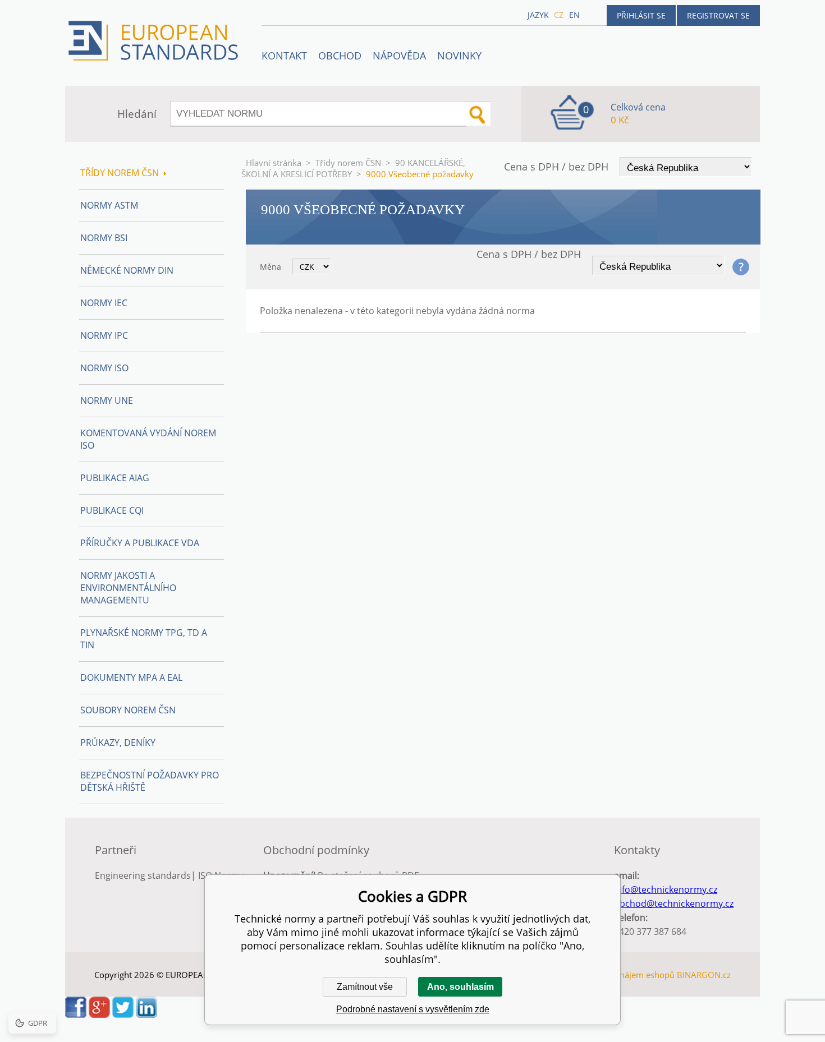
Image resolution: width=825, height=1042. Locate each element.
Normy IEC (103, 303)
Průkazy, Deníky (117, 742)
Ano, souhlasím (460, 987)
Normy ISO (104, 368)
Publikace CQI (112, 510)
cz (558, 15)
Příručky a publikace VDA (139, 543)
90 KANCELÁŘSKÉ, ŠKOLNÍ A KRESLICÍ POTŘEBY (353, 168)
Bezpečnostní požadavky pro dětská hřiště (149, 781)
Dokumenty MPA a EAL (131, 677)
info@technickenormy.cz (665, 889)
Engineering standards (143, 875)
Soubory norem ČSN (128, 710)
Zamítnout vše (365, 987)
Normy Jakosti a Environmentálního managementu (128, 587)
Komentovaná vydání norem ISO (148, 439)
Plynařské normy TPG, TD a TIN (143, 638)
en (574, 15)
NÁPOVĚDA (399, 55)
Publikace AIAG (114, 478)
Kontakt (284, 55)
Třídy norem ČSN (348, 162)
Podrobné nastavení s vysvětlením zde (412, 1009)
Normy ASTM (109, 205)
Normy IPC (104, 335)
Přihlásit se (641, 15)
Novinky (459, 55)
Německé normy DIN (126, 270)
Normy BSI (103, 238)
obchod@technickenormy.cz (674, 903)
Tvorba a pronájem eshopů (622, 974)
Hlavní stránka (273, 162)
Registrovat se (718, 15)
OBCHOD (339, 55)
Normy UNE (106, 400)
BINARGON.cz (704, 974)
